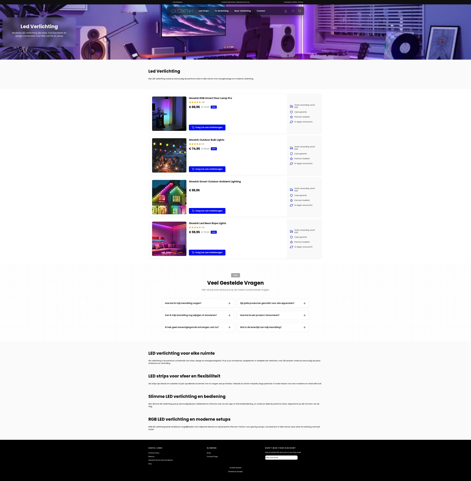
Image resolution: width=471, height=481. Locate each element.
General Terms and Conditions (160, 460)
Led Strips (204, 10)
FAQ (150, 464)
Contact (261, 10)
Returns (151, 456)
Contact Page (212, 456)
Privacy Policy (153, 453)
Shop (209, 453)
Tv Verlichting (222, 10)
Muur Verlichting (242, 10)
